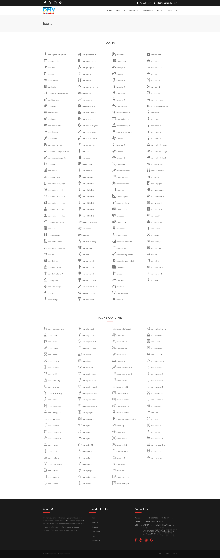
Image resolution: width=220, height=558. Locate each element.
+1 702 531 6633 (167, 518)
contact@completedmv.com (156, 521)
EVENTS (174, 554)
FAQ (167, 554)
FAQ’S (159, 10)
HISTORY (161, 554)
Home (109, 10)
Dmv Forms (147, 10)
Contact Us (171, 10)
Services (133, 10)
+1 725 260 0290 (152, 518)
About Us (120, 10)
